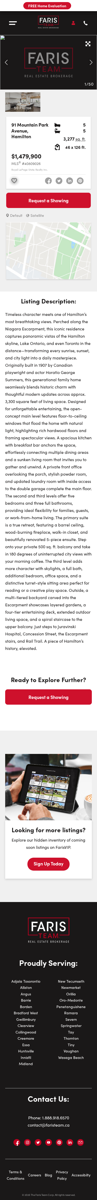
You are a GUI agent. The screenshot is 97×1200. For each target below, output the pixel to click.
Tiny (71, 1044)
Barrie (26, 1000)
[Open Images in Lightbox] (88, 44)
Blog (48, 1175)
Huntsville (26, 1051)
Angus (26, 993)
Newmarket (71, 987)
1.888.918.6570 (55, 1117)
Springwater (71, 1025)
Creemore (26, 1038)
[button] (6, 62)
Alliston (26, 987)
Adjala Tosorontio (25, 981)
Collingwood (26, 1032)
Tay (71, 1032)
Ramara (71, 1012)
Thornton (71, 1038)
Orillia (71, 993)
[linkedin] (69, 180)
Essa (26, 1044)
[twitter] (59, 180)
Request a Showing (48, 200)
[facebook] (48, 180)
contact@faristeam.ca (49, 1125)
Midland (26, 1063)
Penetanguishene (71, 1006)
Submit (48, 286)
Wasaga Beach (71, 1057)
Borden (26, 1006)
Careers (34, 1175)
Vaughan (71, 1051)
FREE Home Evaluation (47, 5)
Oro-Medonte (71, 1000)
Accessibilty (81, 1175)
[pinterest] (80, 180)
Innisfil (26, 1057)
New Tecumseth (71, 981)
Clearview (26, 1025)
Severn (71, 1019)
